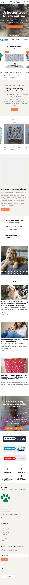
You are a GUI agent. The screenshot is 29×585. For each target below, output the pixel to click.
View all (14, 48)
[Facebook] (1, 517)
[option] (14, 20)
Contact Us (4, 538)
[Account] (24, 2)
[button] (10, 35)
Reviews (12, 571)
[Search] (4, 2)
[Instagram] (3, 517)
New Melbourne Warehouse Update (10, 526)
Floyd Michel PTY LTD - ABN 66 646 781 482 (16, 580)
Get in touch (19, 428)
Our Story (5, 209)
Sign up (5, 559)
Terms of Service (5, 532)
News (14, 281)
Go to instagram (14, 229)
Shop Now (3, 571)
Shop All (14, 109)
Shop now (9, 428)
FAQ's (8, 571)
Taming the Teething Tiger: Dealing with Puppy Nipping (14, 340)
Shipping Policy (5, 528)
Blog (2, 536)
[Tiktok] (5, 517)
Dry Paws (6, 580)
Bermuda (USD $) (6, 576)
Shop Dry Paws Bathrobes (14, 27)
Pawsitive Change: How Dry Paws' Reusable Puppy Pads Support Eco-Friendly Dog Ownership (14, 377)
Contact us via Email (6, 509)
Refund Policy (4, 530)
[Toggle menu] (1, 2)
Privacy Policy (4, 534)
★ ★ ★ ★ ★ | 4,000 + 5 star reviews (14, 85)
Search (3, 540)
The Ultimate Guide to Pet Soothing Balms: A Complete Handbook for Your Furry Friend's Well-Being (14, 303)
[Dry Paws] (14, 2)
